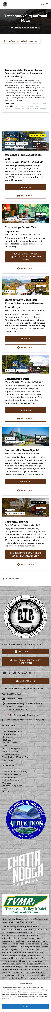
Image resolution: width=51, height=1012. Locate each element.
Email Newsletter (10, 754)
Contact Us (7, 737)
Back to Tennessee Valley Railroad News (21, 41)
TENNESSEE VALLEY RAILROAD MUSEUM (22, 688)
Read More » (10, 104)
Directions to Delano (12, 774)
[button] (47, 983)
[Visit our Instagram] (9, 673)
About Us (6, 746)
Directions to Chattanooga (15, 771)
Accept (25, 1006)
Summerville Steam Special (22, 450)
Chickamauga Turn (17, 378)
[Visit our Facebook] (4, 673)
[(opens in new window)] (25, 797)
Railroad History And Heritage (33, 109)
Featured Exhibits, (13, 109)
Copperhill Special (16, 521)
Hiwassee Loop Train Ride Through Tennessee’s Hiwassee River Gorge (24, 303)
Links (4, 789)
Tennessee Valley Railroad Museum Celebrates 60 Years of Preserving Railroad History (24, 73)
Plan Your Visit (9, 734)
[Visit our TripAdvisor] (24, 673)
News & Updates (13, 579)
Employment (8, 777)
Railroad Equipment (12, 748)
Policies (6, 791)
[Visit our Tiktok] (19, 673)
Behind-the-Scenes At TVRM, (26, 106)
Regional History (10, 751)
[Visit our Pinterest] (14, 673)
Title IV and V (8, 760)
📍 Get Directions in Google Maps (23, 715)
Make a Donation (10, 780)
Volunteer (7, 783)
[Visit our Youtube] (30, 673)
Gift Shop (6, 740)
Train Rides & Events (12, 731)
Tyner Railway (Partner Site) (15, 757)
